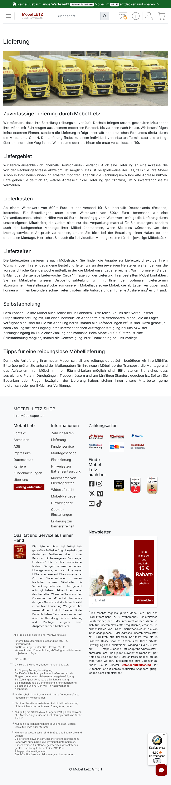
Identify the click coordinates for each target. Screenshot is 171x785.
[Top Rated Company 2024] (119, 485)
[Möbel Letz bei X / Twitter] (92, 494)
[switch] (157, 760)
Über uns (21, 480)
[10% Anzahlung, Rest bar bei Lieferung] (119, 436)
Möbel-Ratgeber (64, 496)
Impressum (22, 453)
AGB (17, 446)
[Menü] (164, 735)
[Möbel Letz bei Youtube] (91, 504)
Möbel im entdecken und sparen (87, 4)
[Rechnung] (140, 447)
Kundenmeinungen (28, 473)
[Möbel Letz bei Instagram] (99, 484)
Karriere (20, 466)
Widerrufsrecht (62, 490)
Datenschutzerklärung (136, 665)
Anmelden (21, 440)
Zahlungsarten (62, 433)
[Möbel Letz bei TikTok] (99, 504)
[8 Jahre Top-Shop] (152, 485)
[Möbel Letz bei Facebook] (91, 484)
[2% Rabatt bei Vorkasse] (99, 436)
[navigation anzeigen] (9, 16)
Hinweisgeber (62, 503)
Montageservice (63, 453)
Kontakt (20, 433)
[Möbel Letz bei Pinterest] (100, 494)
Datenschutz (23, 460)
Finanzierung (61, 460)
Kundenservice (62, 446)
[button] (135, 16)
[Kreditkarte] (119, 447)
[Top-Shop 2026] (135, 485)
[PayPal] (140, 436)
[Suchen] (104, 16)
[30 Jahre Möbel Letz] (20, 551)
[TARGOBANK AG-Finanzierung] (99, 447)
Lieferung (58, 440)
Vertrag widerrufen (29, 487)
